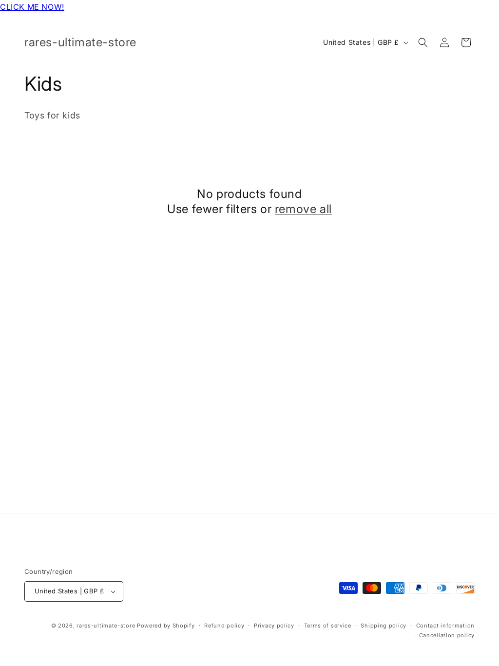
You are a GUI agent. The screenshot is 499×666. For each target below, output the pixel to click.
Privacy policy (274, 625)
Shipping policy (383, 625)
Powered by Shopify (166, 625)
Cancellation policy (447, 635)
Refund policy (224, 625)
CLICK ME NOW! (32, 7)
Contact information (445, 625)
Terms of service (327, 625)
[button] (423, 42)
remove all (303, 209)
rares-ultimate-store (106, 625)
